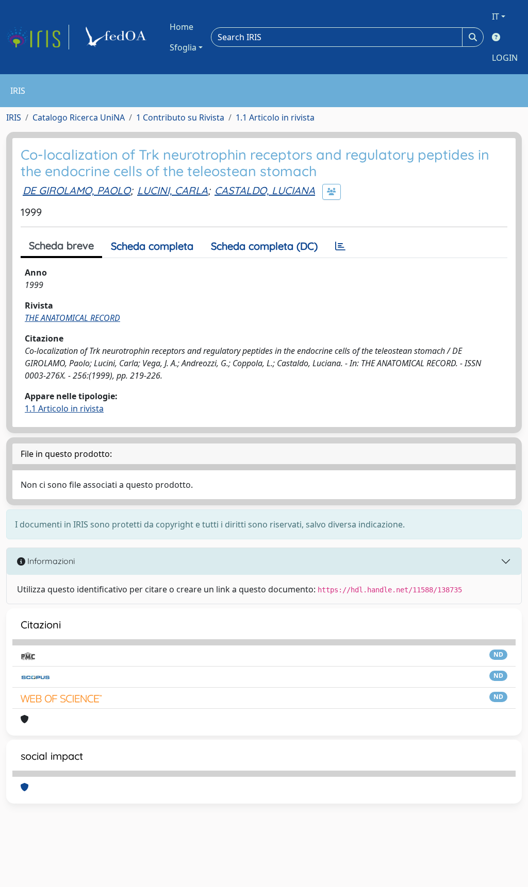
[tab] (340, 246)
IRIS (13, 117)
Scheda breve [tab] (61, 245)
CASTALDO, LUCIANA (264, 190)
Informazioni (50, 561)
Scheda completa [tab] (152, 246)
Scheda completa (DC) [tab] (264, 246)
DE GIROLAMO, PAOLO (76, 190)
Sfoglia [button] (183, 47)
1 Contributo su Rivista (180, 117)
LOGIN (505, 57)
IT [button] (495, 16)
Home (181, 26)
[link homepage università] (117, 37)
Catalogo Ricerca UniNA (78, 117)
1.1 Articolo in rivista (275, 117)
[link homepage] (37, 37)
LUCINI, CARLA (172, 190)
